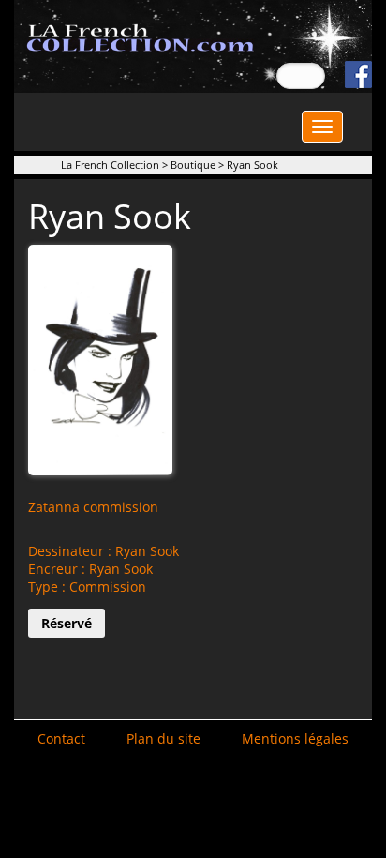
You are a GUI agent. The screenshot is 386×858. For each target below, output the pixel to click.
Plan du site (163, 738)
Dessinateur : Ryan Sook (103, 551)
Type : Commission (87, 586)
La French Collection (110, 165)
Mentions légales (295, 738)
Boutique (193, 165)
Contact (61, 738)
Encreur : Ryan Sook (90, 569)
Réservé (66, 623)
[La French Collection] (193, 44)
